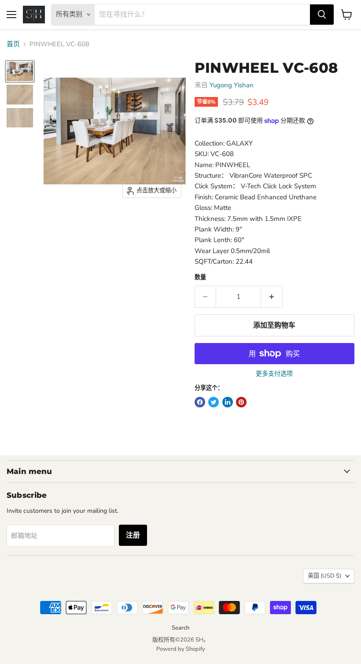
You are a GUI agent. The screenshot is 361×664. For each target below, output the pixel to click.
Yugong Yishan (232, 85)
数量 (200, 277)
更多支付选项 (274, 373)
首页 (13, 44)
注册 (133, 535)
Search (180, 628)
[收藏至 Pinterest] (241, 402)
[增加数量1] (272, 297)
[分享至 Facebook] (200, 402)
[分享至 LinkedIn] (227, 402)
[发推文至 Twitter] (213, 402)
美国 (324, 576)
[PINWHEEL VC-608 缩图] (20, 71)
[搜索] (322, 14)
